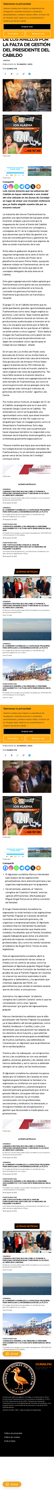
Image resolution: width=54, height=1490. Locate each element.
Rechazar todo (38, 34)
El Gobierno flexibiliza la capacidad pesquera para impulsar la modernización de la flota (26, 511)
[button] (12, 1484)
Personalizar (13, 34)
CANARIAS (7, 489)
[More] (38, 186)
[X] (11, 74)
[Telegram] (29, 74)
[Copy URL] (23, 74)
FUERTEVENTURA (10, 524)
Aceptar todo (27, 26)
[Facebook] (5, 74)
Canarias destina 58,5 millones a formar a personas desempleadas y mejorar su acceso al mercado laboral (26, 493)
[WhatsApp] (17, 74)
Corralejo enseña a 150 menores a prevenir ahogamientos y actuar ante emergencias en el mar (27, 528)
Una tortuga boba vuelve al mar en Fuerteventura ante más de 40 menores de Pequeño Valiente (24, 547)
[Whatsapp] (16, 186)
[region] (27, 19)
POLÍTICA (6, 60)
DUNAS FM (12, 69)
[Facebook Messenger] (27, 186)
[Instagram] (10, 186)
